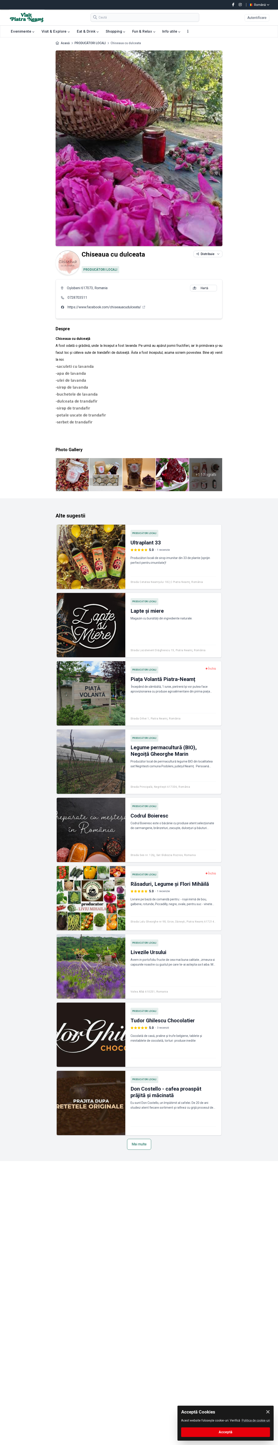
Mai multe (139, 1144)
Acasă (65, 43)
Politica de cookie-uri (256, 1420)
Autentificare (256, 18)
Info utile (170, 31)
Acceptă (225, 1432)
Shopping (114, 31)
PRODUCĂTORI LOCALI (90, 43)
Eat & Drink (87, 31)
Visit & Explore (54, 31)
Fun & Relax (142, 31)
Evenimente (21, 31)
